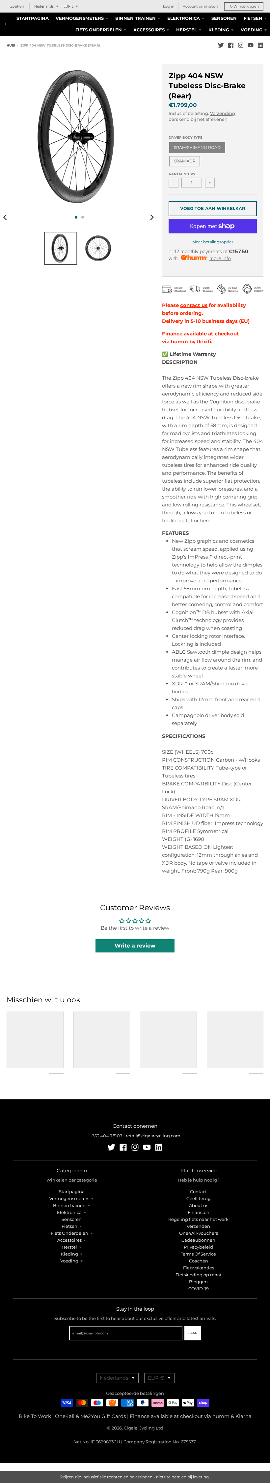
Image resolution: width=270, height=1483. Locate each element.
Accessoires (69, 1240)
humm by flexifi (191, 341)
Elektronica (69, 1212)
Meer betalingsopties (212, 241)
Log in (168, 6)
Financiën (198, 1212)
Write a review (135, 946)
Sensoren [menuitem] (224, 18)
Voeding (69, 1260)
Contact (198, 1191)
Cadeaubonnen (198, 1240)
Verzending (222, 113)
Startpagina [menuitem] (32, 18)
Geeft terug (198, 1198)
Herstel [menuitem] (186, 29)
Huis (11, 45)
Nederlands (44, 6)
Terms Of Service (198, 1254)
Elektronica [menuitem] (183, 18)
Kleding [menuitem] (218, 29)
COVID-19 (198, 1288)
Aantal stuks (182, 174)
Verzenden (198, 1226)
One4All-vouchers (198, 1233)
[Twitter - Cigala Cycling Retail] (221, 45)
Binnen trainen (69, 1205)
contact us (193, 305)
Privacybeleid (198, 1247)
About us (198, 1205)
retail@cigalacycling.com (153, 1135)
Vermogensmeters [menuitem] (80, 18)
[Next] (151, 217)
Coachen (198, 1260)
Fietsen (69, 1226)
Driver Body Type (185, 137)
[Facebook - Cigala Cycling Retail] (231, 45)
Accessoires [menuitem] (149, 29)
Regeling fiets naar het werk (198, 1219)
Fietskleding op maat (199, 1274)
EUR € (68, 6)
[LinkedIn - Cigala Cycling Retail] (260, 45)
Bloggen (198, 1281)
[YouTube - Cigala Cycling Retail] (251, 45)
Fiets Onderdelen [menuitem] (98, 29)
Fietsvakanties (198, 1267)
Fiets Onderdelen (69, 1233)
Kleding (69, 1254)
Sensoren (72, 1219)
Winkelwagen (244, 6)
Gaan (193, 1333)
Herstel (69, 1247)
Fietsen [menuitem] (253, 18)
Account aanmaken (200, 6)
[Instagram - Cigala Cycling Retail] (241, 45)
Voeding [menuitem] (251, 29)
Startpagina (72, 1191)
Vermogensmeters (69, 1198)
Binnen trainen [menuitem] (135, 18)
